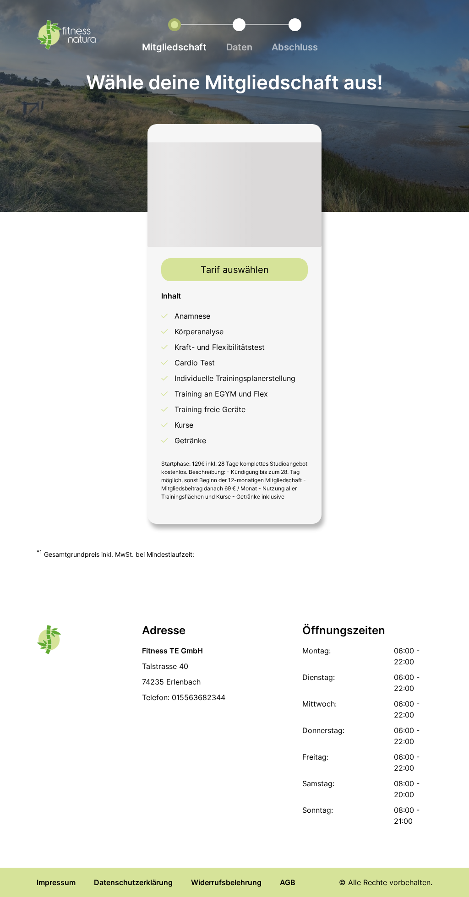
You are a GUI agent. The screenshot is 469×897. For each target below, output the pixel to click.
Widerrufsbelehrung (226, 882)
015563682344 (198, 697)
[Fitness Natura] (66, 36)
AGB (287, 882)
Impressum (56, 882)
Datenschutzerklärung (133, 882)
